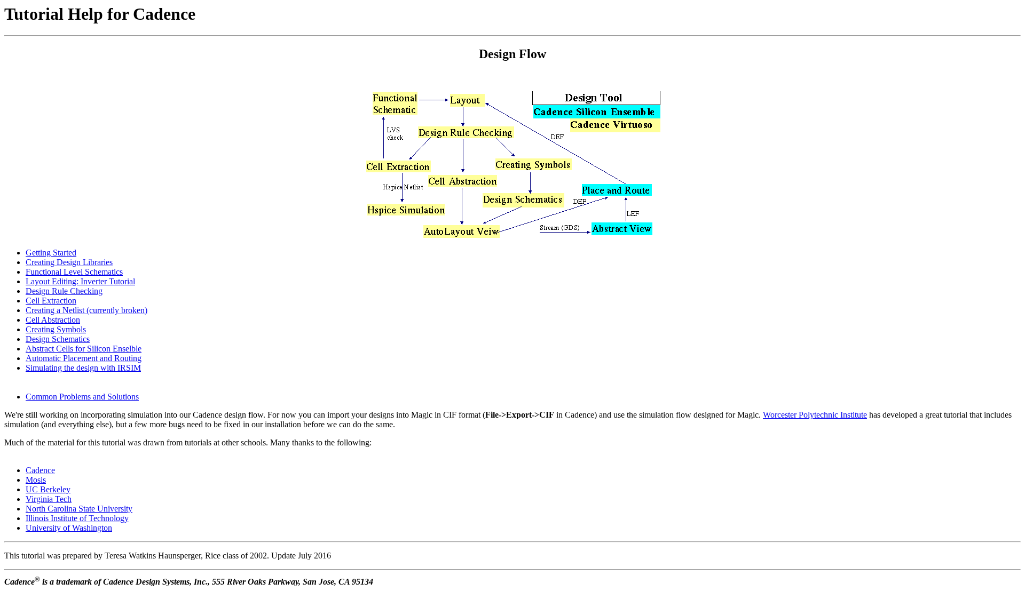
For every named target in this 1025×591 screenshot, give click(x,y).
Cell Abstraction (53, 319)
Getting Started (51, 252)
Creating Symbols (56, 329)
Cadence (40, 470)
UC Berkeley (48, 489)
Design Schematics (58, 339)
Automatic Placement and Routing (83, 358)
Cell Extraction (51, 300)
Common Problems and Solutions (82, 396)
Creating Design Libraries (69, 262)
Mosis (36, 479)
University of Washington (69, 527)
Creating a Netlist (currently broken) (86, 310)
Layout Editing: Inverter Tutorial (80, 281)
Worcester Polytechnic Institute (815, 414)
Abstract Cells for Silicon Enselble (83, 348)
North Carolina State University (79, 508)
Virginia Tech (49, 499)
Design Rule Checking (64, 291)
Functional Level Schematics (74, 271)
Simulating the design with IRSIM (83, 367)
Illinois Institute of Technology (77, 518)
